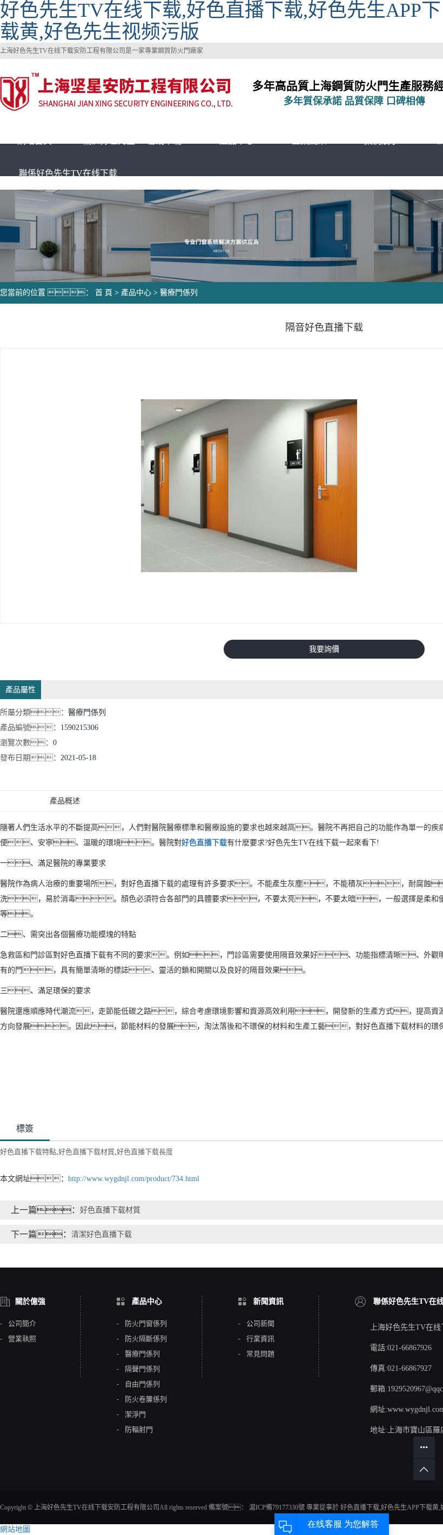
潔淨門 (135, 1414)
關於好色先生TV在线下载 (132, 140)
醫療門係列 (179, 293)
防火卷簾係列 (146, 1399)
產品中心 (236, 140)
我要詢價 (324, 649)
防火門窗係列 (146, 1324)
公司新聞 (260, 1324)
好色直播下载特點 (28, 1152)
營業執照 (22, 1339)
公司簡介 (22, 1324)
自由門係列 (142, 1384)
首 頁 (103, 293)
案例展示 (381, 140)
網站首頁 (34, 140)
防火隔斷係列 (146, 1339)
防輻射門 (139, 1429)
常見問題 (260, 1354)
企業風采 (309, 140)
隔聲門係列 (142, 1369)
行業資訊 (260, 1339)
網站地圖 (15, 1529)
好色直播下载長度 (145, 1152)
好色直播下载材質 (86, 1152)
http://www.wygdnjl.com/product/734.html (133, 1179)
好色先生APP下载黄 (410, 1507)
